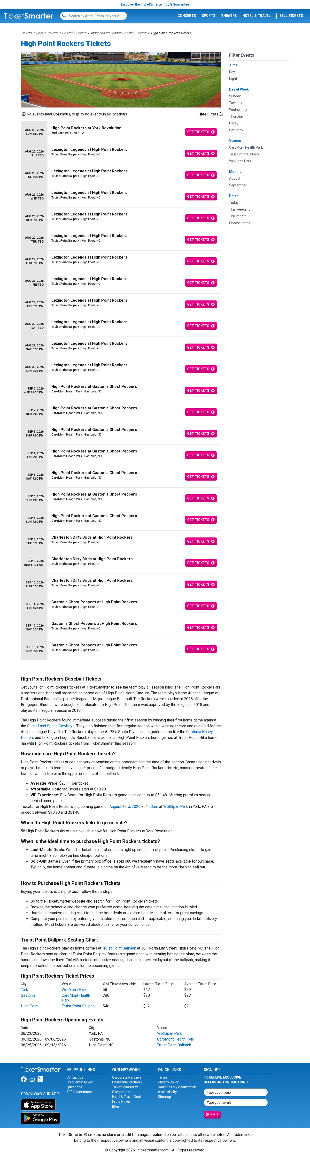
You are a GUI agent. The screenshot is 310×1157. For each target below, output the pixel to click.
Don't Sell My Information (177, 1087)
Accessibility (167, 1092)
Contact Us (75, 1077)
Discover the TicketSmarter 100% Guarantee (155, 4)
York (24, 989)
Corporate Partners (127, 1077)
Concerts (187, 15)
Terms (163, 1077)
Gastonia (28, 995)
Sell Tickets (291, 15)
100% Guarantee (79, 1092)
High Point (30, 1006)
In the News (121, 1101)
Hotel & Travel (256, 15)
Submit (212, 1115)
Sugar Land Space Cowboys (51, 726)
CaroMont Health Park (175, 1039)
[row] (121, 132)
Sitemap (164, 1097)
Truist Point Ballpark (119, 948)
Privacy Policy (168, 1082)
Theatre (229, 15)
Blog (115, 1106)
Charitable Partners (127, 1082)
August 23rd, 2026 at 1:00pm (133, 806)
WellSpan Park (175, 806)
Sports (208, 15)
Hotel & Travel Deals (127, 1097)
